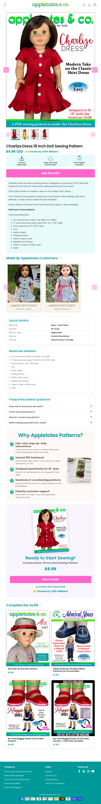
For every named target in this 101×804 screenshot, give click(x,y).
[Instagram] (88, 771)
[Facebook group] (79, 771)
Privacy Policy (51, 779)
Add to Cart (50, 173)
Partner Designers (13, 787)
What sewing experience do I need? (27, 422)
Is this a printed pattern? (22, 412)
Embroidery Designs (14, 775)
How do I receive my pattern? (24, 417)
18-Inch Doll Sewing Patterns (18, 771)
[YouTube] (93, 771)
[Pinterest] (83, 771)
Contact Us (51, 775)
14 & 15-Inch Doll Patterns (16, 779)
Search (48, 771)
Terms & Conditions (55, 783)
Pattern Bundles (12, 783)
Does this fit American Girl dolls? (26, 406)
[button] (5, 5)
